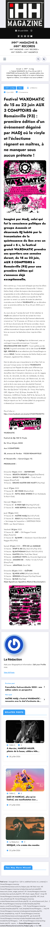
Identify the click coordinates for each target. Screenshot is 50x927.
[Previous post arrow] (44, 686)
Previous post (10, 683)
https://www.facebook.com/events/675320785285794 (24, 414)
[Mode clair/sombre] (44, 59)
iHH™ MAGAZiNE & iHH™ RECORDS (24, 44)
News (20, 88)
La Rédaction (33, 88)
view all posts (9, 672)
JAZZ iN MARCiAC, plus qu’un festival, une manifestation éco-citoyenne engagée (21, 798)
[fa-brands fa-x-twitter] (22, 36)
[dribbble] (25, 36)
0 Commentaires (23, 92)
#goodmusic (13, 582)
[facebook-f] (18, 36)
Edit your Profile (39, 665)
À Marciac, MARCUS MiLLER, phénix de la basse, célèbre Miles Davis (22, 750)
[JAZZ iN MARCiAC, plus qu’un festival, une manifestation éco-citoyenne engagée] (25, 780)
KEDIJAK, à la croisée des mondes (23, 845)
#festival (30, 582)
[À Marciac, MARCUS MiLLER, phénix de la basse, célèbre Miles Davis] (25, 731)
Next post (8, 695)
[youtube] (31, 36)
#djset (6, 582)
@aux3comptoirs (39, 582)
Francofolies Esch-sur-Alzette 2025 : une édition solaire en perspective (23, 688)
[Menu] (5, 59)
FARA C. (12, 745)
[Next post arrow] (44, 699)
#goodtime (22, 582)
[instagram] (28, 36)
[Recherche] (38, 59)
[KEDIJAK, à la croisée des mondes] (25, 828)
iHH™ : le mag (10, 88)
